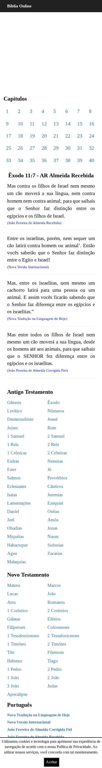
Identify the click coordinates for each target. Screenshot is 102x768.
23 (79, 136)
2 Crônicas (57, 452)
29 (56, 148)
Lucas (12, 593)
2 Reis (53, 444)
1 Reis (13, 444)
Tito (10, 652)
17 (8, 136)
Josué (52, 419)
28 (44, 148)
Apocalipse (17, 694)
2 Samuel (56, 436)
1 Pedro (14, 669)
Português (19, 705)
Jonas (52, 528)
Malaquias (16, 561)
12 (44, 124)
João (51, 593)
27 (32, 148)
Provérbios (57, 477)
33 (8, 160)
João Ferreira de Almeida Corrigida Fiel (39, 729)
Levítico (14, 410)
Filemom (55, 652)
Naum (53, 536)
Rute (51, 427)
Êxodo (53, 402)
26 (20, 148)
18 (20, 136)
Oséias (53, 511)
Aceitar (51, 762)
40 (91, 160)
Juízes (12, 427)
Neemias (55, 461)
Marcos (54, 585)
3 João (13, 685)
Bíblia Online (19, 6)
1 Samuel (15, 436)
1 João (13, 677)
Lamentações (19, 503)
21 (56, 136)
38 (67, 160)
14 (67, 124)
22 (67, 136)
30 (67, 148)
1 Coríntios (17, 610)
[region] (51, 50)
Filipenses (16, 627)
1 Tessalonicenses (23, 635)
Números (55, 410)
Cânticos (55, 486)
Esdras (13, 461)
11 (32, 124)
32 (91, 148)
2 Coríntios (57, 610)
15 (79, 124)
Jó (49, 469)
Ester (11, 469)
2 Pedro (54, 669)
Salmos (13, 477)
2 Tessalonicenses (63, 635)
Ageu (12, 553)
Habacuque (17, 545)
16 (91, 124)
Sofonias (55, 545)
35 (32, 160)
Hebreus (14, 660)
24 (91, 136)
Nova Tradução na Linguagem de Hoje (38, 715)
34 (20, 160)
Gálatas (13, 618)
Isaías (12, 494)
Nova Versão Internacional (28, 722)
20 (44, 136)
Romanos (56, 602)
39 (79, 160)
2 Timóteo (56, 643)
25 (8, 148)
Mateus (13, 585)
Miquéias (15, 536)
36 (44, 160)
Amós (52, 519)
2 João (53, 677)
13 (56, 124)
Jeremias (55, 494)
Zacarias (54, 553)
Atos (11, 602)
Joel (10, 519)
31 (79, 148)
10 (20, 124)
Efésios (53, 618)
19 (32, 136)
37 (56, 160)
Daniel (13, 511)
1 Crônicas (17, 452)
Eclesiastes (16, 486)
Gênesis (14, 402)
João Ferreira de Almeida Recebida (35, 737)
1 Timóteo (16, 643)
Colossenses (58, 627)
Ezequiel (55, 503)
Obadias (14, 528)
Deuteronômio (20, 419)
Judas (52, 685)
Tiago (52, 660)
